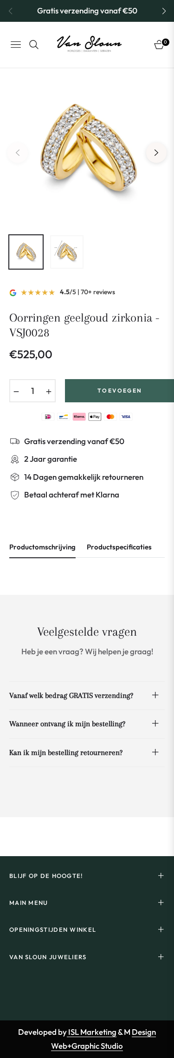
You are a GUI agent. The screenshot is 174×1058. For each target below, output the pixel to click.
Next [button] (156, 152)
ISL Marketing (91, 1032)
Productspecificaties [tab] (119, 547)
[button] (164, 11)
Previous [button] (17, 152)
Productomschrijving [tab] (42, 547)
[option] (87, 149)
